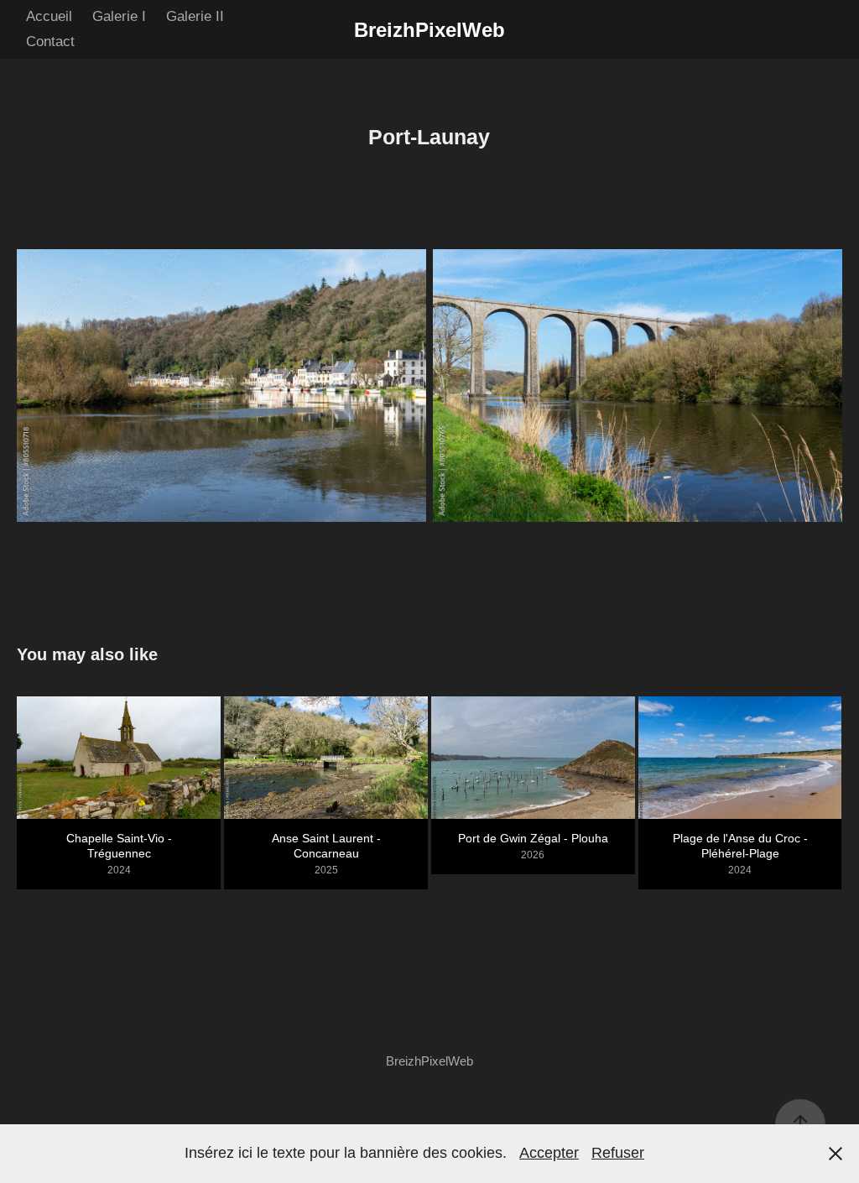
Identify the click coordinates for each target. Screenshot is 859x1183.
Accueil (49, 16)
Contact (50, 42)
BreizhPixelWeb (429, 29)
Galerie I (119, 16)
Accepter (549, 1152)
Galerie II (195, 16)
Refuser (617, 1152)
